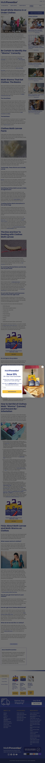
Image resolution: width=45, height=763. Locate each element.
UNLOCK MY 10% (12, 391)
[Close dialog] (42, 367)
